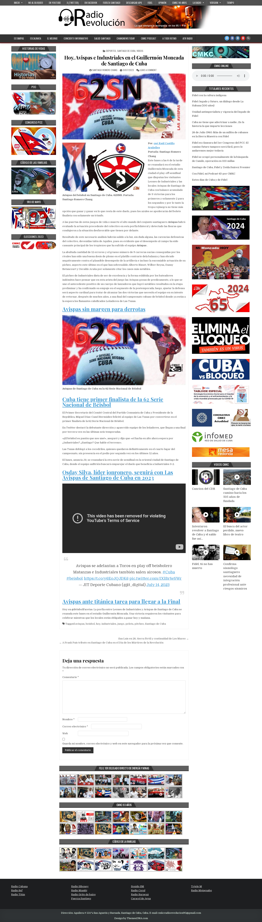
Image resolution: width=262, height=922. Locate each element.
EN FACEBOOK (91, 3)
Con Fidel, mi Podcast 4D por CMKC (213, 173)
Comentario (70, 677)
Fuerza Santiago (111, 3)
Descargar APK (134, 3)
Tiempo (230, 3)
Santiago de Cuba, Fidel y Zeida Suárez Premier (221, 167)
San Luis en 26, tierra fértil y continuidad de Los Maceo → (153, 638)
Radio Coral (138, 890)
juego (120, 623)
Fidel (150, 3)
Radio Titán (18, 894)
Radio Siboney (80, 886)
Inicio (17, 3)
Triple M (196, 886)
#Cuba (168, 572)
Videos (140, 50)
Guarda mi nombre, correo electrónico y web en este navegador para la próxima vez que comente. (122, 743)
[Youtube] (243, 38)
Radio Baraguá (140, 894)
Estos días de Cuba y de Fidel (209, 179)
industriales (108, 623)
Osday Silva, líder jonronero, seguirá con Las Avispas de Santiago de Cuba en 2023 (117, 475)
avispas (80, 623)
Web (65, 733)
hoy (98, 623)
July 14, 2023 (158, 585)
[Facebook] (232, 38)
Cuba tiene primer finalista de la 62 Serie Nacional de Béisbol (112, 402)
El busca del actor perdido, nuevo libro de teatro (235, 530)
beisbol (90, 623)
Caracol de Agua (141, 898)
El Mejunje (52, 38)
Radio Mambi (79, 890)
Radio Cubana (19, 886)
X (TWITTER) (73, 3)
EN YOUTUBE (55, 3)
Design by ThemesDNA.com (131, 918)
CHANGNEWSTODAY (126, 38)
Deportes (111, 50)
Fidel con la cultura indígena (209, 95)
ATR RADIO (188, 38)
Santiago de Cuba (126, 50)
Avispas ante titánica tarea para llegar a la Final (121, 601)
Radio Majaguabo (201, 890)
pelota (129, 623)
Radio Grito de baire (83, 894)
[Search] (248, 38)
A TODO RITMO (169, 38)
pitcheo (139, 623)
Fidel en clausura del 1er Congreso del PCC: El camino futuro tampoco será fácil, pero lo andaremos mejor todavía (220, 146)
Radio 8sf (16, 890)
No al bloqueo (35, 3)
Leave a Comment (148, 70)
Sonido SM (137, 886)
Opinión (162, 3)
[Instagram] (237, 38)
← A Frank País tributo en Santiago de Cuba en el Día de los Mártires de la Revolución (111, 642)
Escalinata (35, 38)
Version (214, 3)
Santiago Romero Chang (104, 70)
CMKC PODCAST (148, 38)
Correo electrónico (75, 726)
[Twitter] (227, 38)
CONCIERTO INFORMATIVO (76, 38)
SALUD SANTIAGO (102, 38)
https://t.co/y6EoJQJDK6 (106, 578)
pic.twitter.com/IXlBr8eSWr (155, 578)
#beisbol (74, 578)
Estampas (19, 38)
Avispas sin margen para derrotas (103, 309)
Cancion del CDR (203, 488)
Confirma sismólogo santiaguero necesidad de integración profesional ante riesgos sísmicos (235, 576)
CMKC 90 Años (179, 3)
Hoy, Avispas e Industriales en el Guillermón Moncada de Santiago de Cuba (124, 60)
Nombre (68, 719)
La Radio (197, 3)
